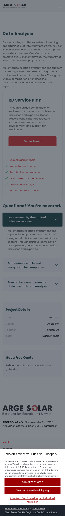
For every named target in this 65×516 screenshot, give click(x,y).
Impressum (38, 508)
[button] (32, 482)
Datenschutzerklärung (17, 508)
